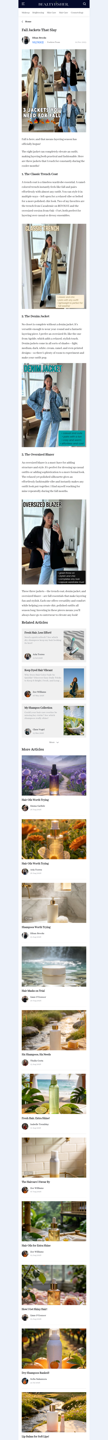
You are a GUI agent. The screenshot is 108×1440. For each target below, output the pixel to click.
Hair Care (63, 12)
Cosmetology (77, 12)
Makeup (26, 12)
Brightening (38, 12)
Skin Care (51, 12)
